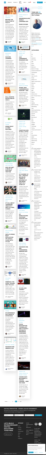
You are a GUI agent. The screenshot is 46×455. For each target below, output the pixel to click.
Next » (21, 401)
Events (24, 53)
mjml (33, 108)
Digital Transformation (36, 81)
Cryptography (34, 72)
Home (19, 425)
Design (33, 77)
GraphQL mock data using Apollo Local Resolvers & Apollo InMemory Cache (37, 152)
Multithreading (34, 111)
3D (32, 54)
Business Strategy (35, 68)
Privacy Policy (15, 453)
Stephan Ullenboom (24, 154)
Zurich (33, 144)
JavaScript (20, 126)
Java (23, 85)
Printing (33, 115)
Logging (33, 102)
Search (40, 7)
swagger (33, 124)
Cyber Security (34, 76)
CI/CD (20, 83)
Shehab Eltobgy (23, 274)
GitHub (33, 86)
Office (12, 165)
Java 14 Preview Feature (36, 95)
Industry (20, 318)
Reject (36, 452)
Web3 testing (34, 138)
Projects (19, 429)
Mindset (10, 199)
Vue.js (20, 128)
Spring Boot (9, 122)
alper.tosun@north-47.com (37, 43)
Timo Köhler (23, 71)
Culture (24, 51)
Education (24, 14)
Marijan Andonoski (10, 296)
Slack (33, 120)
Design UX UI (34, 79)
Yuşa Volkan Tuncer (24, 200)
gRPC (33, 90)
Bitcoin (33, 65)
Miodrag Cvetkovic (24, 105)
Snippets (33, 122)
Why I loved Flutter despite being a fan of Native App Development (38, 205)
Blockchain (34, 67)
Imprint (11, 453)
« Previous (6, 401)
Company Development (9, 163)
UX (32, 133)
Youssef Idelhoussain (11, 333)
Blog (19, 436)
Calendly (37, 38)
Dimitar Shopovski (10, 83)
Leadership (26, 170)
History (9, 165)
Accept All (31, 452)
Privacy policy (41, 452)
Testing (33, 128)
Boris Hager (9, 41)
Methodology (34, 106)
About (19, 433)
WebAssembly (34, 140)
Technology (21, 16)
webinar (33, 142)
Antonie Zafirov (10, 266)
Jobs (19, 434)
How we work (20, 431)
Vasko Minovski (10, 220)
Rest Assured (34, 117)
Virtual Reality (34, 135)
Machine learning (8, 53)
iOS (27, 14)
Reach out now (8, 434)
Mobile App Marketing (36, 110)
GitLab (33, 88)
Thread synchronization (36, 129)
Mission (20, 172)
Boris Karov (23, 233)
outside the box (7, 17)
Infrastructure (34, 93)
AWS (32, 61)
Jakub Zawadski (37, 148)
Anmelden (38, 415)
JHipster (33, 99)
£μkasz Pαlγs (23, 41)
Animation (34, 58)
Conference (21, 14)
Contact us (20, 438)
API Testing (34, 59)
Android (20, 243)
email (33, 85)
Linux (33, 101)
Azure (33, 63)
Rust (32, 119)
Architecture (21, 121)
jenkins (33, 97)
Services (19, 427)
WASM (33, 137)
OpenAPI (33, 113)
